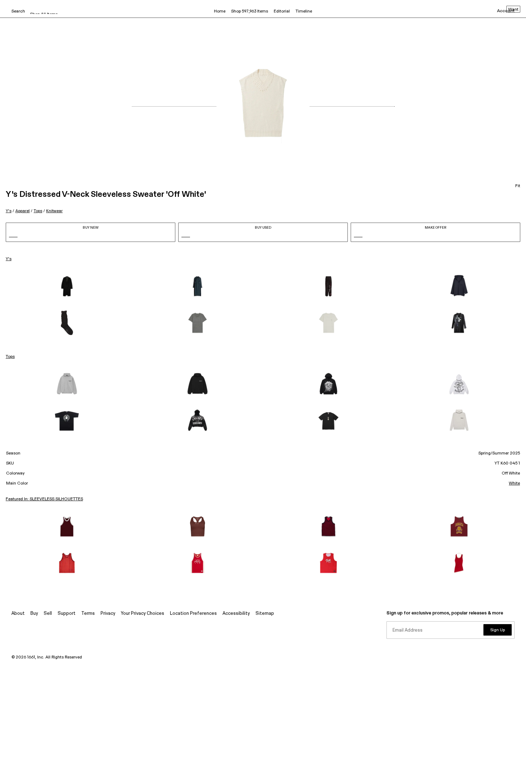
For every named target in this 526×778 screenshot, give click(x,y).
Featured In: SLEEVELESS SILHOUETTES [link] (44, 499)
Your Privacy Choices (142, 613)
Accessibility (236, 613)
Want (513, 10)
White (514, 483)
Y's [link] (8, 259)
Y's (8, 211)
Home (219, 11)
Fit (517, 186)
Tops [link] (10, 357)
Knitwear (54, 211)
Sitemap (264, 613)
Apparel (22, 211)
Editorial (282, 11)
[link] (67, 286)
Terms (88, 613)
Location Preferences (193, 613)
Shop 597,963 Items (249, 11)
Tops (38, 211)
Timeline (304, 11)
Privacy (108, 613)
